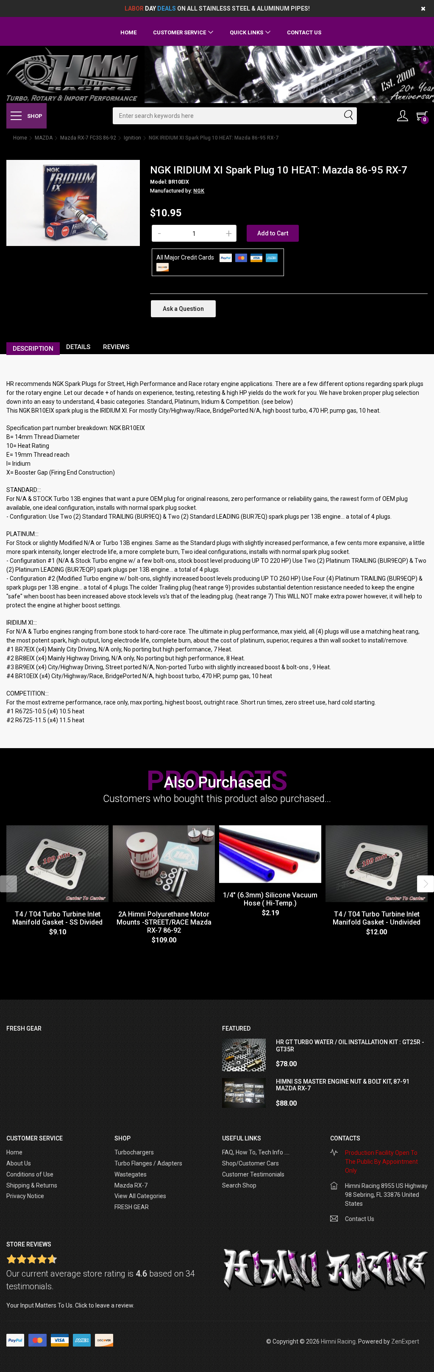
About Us (18, 1163)
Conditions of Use (29, 1174)
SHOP (34, 116)
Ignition (132, 138)
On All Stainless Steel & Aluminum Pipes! (217, 8)
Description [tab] (33, 348)
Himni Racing (338, 1341)
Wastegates (130, 1174)
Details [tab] (78, 347)
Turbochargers (134, 1152)
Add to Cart (272, 233)
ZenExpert (405, 1341)
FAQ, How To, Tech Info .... (255, 1152)
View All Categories (140, 1196)
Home (128, 32)
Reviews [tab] (116, 347)
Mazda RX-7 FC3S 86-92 (88, 138)
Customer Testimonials (253, 1174)
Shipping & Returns (31, 1185)
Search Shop (239, 1185)
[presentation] (8, 883)
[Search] (348, 115)
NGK (198, 191)
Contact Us (304, 32)
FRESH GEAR (131, 1207)
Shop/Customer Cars (250, 1163)
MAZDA (44, 138)
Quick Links (246, 32)
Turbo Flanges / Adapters (148, 1163)
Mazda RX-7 (130, 1185)
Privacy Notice (25, 1196)
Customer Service (179, 32)
